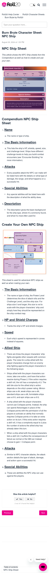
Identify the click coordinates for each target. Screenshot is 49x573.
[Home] (11, 4)
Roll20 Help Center (10, 14)
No (31, 499)
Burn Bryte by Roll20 (14, 17)
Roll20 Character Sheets (33, 14)
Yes (20, 499)
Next (43, 513)
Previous (7, 513)
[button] (44, 5)
